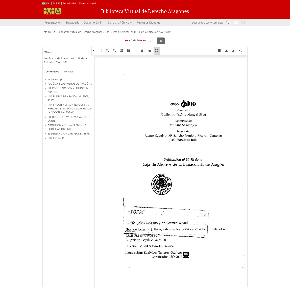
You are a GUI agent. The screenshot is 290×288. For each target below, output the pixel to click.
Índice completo (57, 79)
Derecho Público (118, 22)
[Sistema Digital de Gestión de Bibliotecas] (239, 22)
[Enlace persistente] (234, 51)
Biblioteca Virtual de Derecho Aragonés (80, 31)
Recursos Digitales (148, 22)
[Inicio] (54, 32)
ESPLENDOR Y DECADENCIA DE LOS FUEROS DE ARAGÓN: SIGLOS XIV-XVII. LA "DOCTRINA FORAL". (70, 108)
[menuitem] (53, 22)
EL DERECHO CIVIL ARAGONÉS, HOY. (69, 133)
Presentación (53, 22)
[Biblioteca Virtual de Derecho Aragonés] (52, 11)
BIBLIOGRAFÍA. (56, 138)
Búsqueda (72, 22)
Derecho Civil (92, 22)
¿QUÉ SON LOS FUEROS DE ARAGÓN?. (70, 83)
